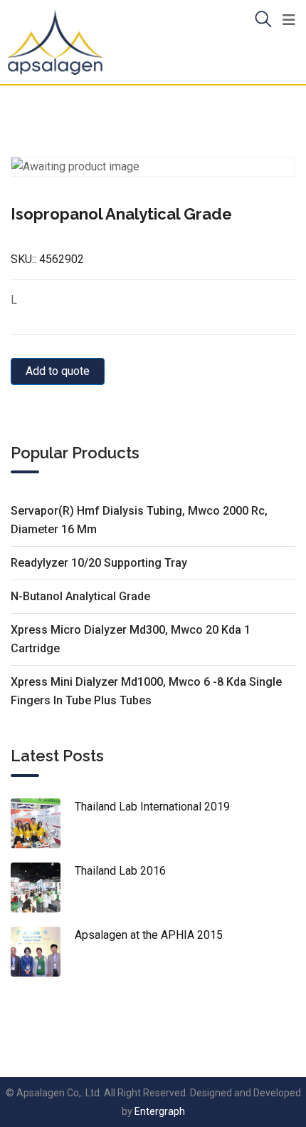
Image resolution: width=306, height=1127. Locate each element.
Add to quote (58, 371)
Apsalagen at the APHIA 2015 (149, 935)
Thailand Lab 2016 (120, 871)
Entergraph (159, 1111)
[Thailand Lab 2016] (43, 887)
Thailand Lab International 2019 (152, 806)
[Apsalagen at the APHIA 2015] (43, 952)
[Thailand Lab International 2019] (43, 823)
